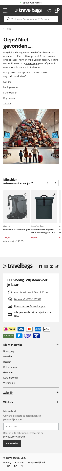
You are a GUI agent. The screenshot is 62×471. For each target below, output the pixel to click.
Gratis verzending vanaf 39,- (32, 2)
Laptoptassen (10, 87)
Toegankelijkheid (37, 462)
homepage (31, 63)
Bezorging (8, 351)
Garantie (8, 372)
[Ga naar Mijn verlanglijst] (49, 11)
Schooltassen (10, 92)
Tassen (7, 103)
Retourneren (10, 367)
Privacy (7, 462)
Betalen (7, 361)
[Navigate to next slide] (55, 183)
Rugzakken (9, 98)
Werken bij (9, 382)
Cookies (19, 462)
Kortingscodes (10, 377)
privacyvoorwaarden (14, 436)
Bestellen (8, 356)
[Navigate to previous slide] (47, 183)
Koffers (7, 81)
